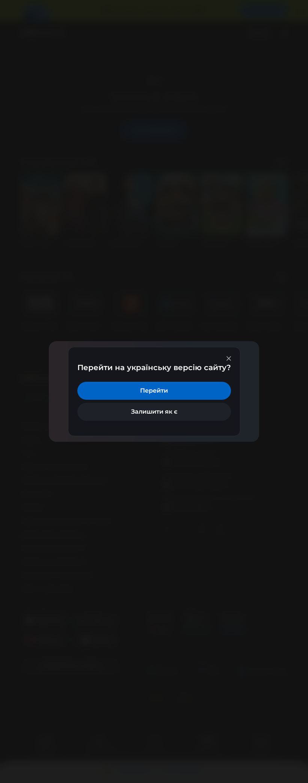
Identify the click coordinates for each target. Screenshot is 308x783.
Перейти (154, 390)
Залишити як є (154, 411)
